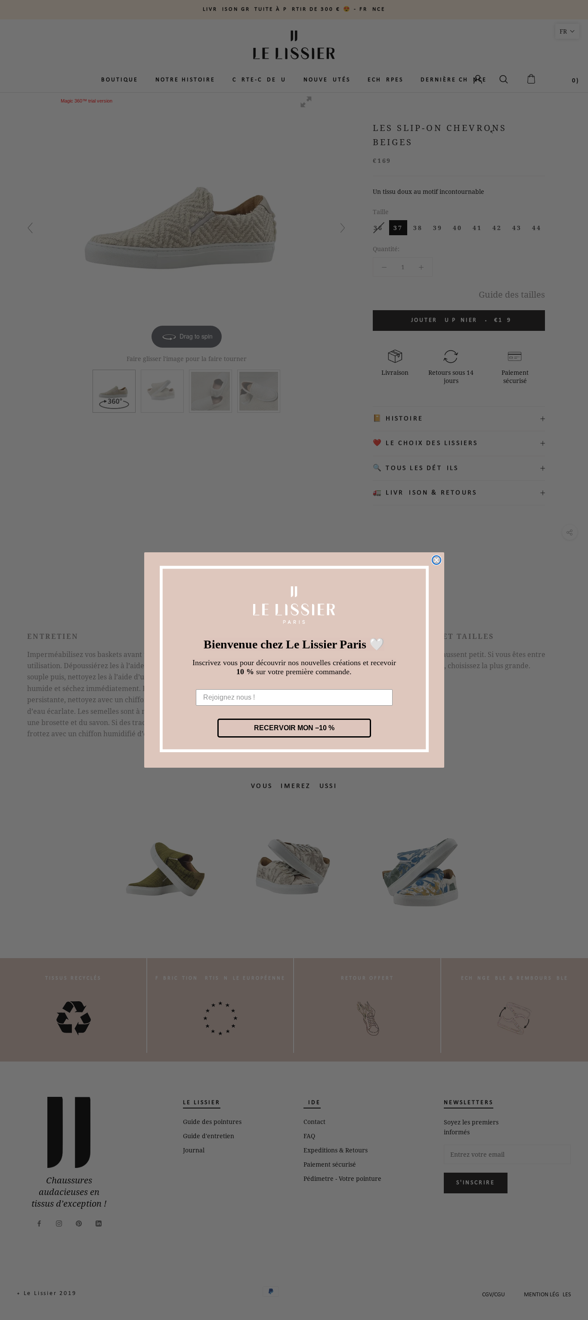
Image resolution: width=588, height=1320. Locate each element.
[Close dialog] (436, 560)
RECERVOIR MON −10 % (294, 728)
